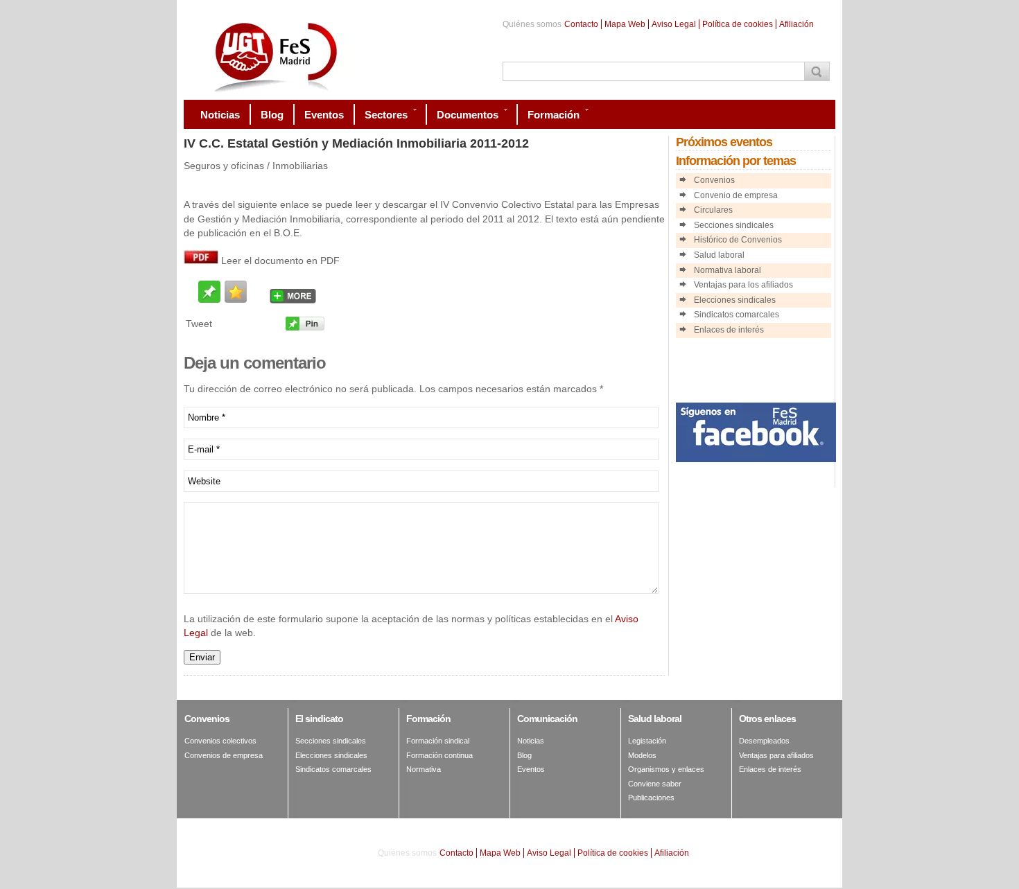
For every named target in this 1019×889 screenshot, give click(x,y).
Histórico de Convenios (738, 240)
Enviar (202, 657)
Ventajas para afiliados (776, 755)
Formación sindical (437, 741)
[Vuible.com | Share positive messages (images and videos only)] (209, 299)
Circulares (713, 210)
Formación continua (439, 755)
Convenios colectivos (220, 741)
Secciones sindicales (734, 225)
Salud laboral (719, 255)
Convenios (714, 180)
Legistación (647, 741)
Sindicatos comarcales (736, 314)
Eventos (531, 769)
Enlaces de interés (729, 330)
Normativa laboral (727, 270)
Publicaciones (651, 797)
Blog (524, 755)
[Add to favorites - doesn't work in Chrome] (236, 292)
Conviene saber (654, 784)
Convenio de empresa (736, 195)
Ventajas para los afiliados (743, 285)
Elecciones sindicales (735, 300)
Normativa (423, 769)
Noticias (530, 741)
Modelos (642, 755)
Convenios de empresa (223, 755)
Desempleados (764, 741)
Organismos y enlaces (666, 769)
